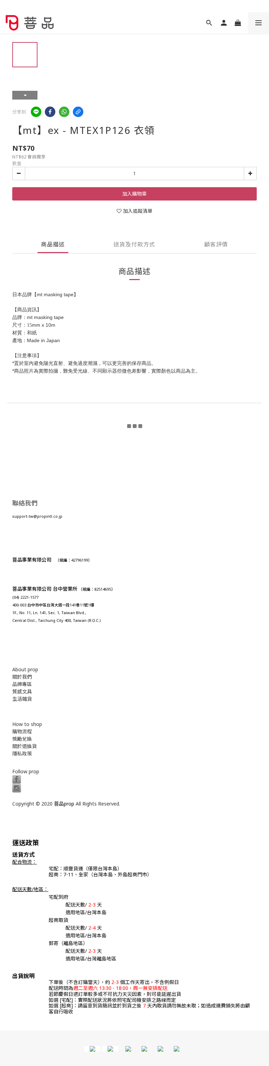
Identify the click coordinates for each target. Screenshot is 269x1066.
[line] (36, 112)
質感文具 (22, 691)
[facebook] (50, 112)
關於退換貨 (24, 746)
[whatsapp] (64, 112)
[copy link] (78, 112)
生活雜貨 (22, 698)
